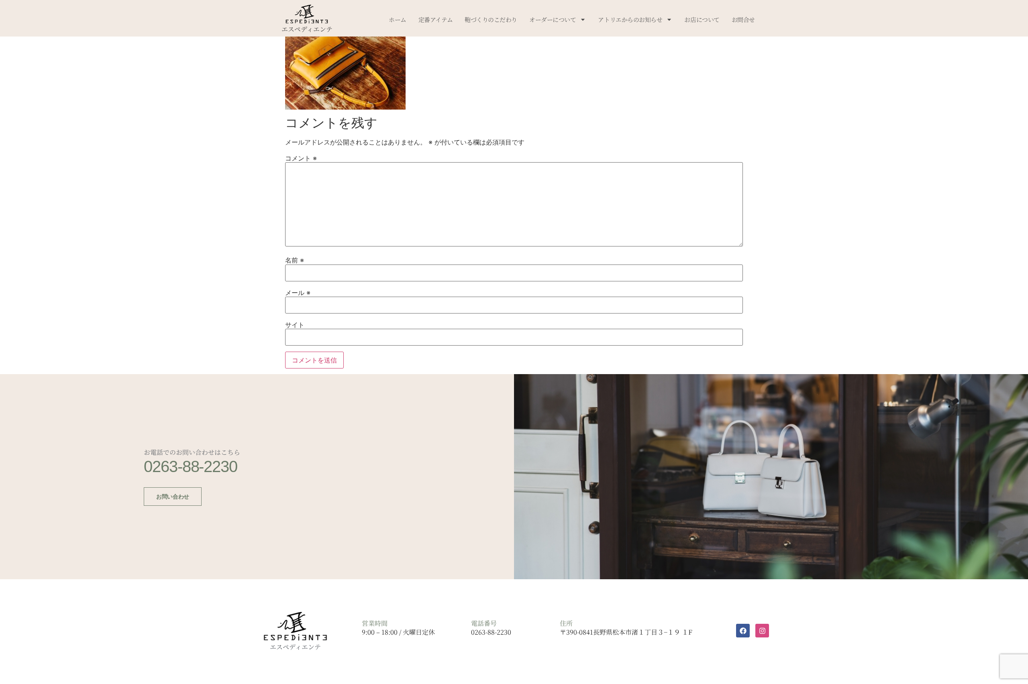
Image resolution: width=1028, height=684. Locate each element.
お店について (701, 19)
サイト (294, 325)
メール (297, 292)
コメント (301, 158)
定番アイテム (435, 19)
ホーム (397, 19)
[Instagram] (762, 630)
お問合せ (743, 19)
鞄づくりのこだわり (491, 19)
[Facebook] (743, 630)
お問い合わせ (172, 496)
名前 (294, 260)
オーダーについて (552, 19)
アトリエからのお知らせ (630, 19)
